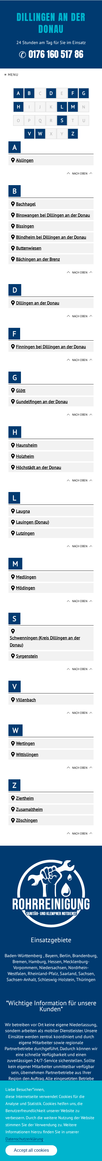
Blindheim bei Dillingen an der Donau (51, 237)
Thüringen (85, 979)
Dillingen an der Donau (37, 303)
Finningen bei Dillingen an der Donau (51, 346)
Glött (20, 390)
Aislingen (24, 160)
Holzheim (25, 456)
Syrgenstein (27, 656)
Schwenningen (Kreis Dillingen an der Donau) (45, 641)
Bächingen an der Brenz (38, 259)
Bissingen (25, 226)
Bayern (51, 955)
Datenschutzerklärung (24, 1138)
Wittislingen (27, 754)
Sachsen (86, 973)
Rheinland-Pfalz (43, 973)
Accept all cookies (31, 1150)
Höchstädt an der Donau (38, 467)
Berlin (65, 955)
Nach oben (79, 173)
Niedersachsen (52, 967)
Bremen (20, 961)
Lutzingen (25, 533)
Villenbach (26, 699)
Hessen (54, 961)
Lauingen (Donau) (32, 522)
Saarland (68, 973)
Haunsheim (26, 445)
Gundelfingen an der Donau (42, 401)
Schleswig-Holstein (56, 979)
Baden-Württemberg (24, 955)
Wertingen (25, 743)
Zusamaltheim (29, 809)
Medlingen (26, 577)
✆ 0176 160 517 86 (51, 54)
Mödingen (25, 587)
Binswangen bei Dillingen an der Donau (53, 215)
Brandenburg (84, 955)
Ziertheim (25, 798)
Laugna (23, 511)
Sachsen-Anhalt (21, 979)
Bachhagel (26, 204)
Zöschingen (27, 820)
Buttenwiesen (28, 248)
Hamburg (37, 961)
